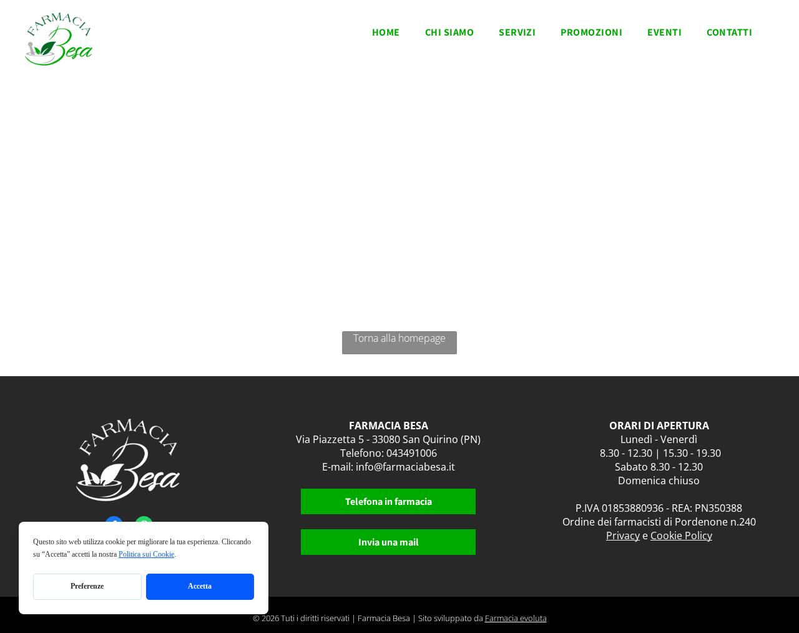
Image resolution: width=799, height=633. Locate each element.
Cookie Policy (681, 535)
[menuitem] (386, 35)
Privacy (623, 535)
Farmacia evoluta (516, 618)
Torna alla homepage (399, 338)
